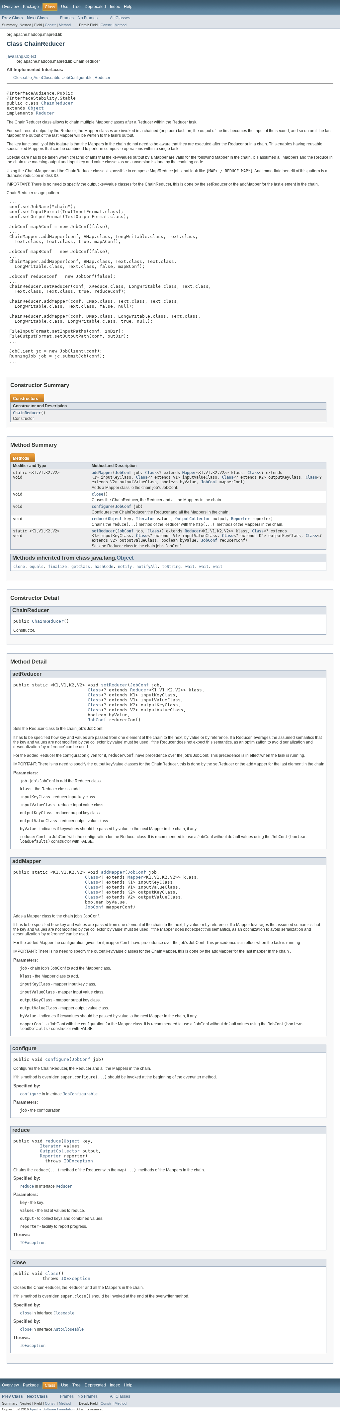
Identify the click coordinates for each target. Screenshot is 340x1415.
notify (125, 566)
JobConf (123, 472)
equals (36, 566)
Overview (10, 6)
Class (151, 472)
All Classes (120, 18)
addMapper (102, 472)
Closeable (22, 77)
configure (102, 506)
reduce (99, 518)
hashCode (104, 566)
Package (31, 6)
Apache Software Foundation (52, 1409)
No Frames (88, 18)
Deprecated (95, 6)
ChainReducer (57, 103)
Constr (50, 25)
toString (171, 566)
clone (19, 566)
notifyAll (146, 566)
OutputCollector (192, 518)
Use (64, 6)
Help (128, 6)
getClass (80, 566)
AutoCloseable (47, 77)
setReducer (103, 531)
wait (190, 566)
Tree (76, 6)
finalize (57, 566)
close (97, 494)
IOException (78, 1160)
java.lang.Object (21, 56)
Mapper (189, 472)
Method (65, 25)
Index (115, 6)
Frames (67, 18)
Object (36, 108)
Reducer (102, 77)
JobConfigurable (77, 77)
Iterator (145, 518)
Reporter (240, 518)
